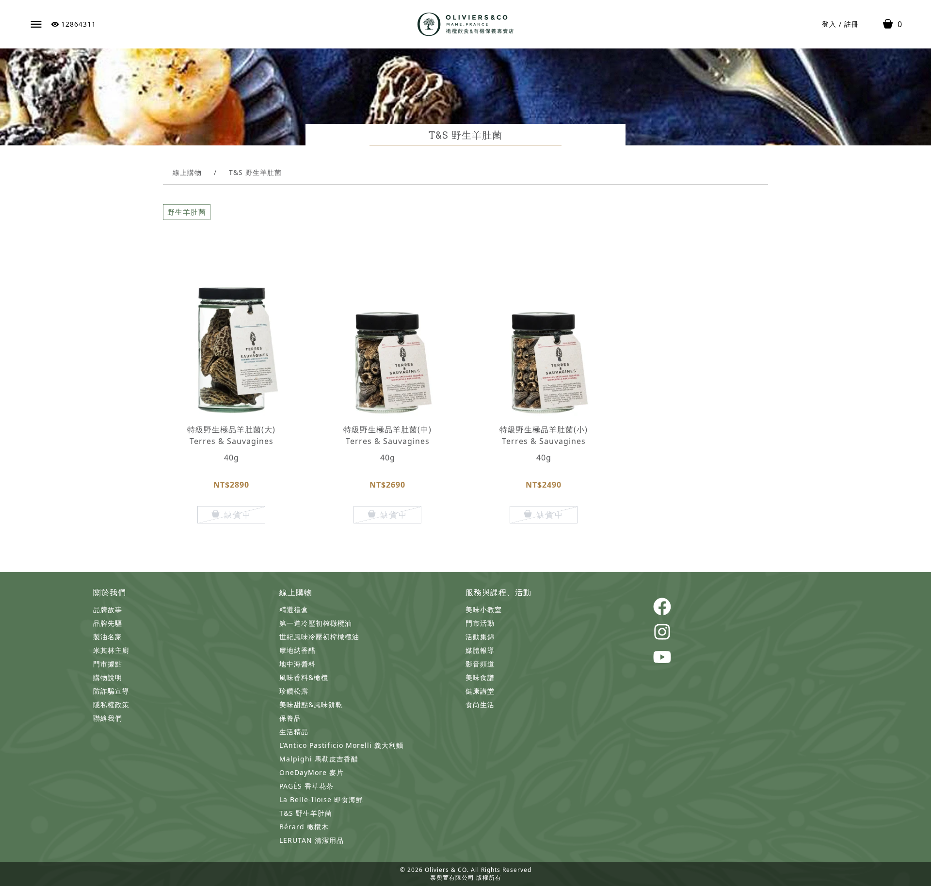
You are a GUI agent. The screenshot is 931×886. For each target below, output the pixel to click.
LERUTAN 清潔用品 (311, 840)
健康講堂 (480, 691)
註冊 (851, 24)
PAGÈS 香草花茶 (306, 786)
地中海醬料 (297, 663)
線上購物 (187, 172)
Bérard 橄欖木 (304, 826)
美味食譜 (480, 677)
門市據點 (107, 663)
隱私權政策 (111, 704)
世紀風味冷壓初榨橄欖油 (319, 636)
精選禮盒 (293, 609)
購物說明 (107, 677)
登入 (829, 24)
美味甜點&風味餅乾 (311, 704)
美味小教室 (484, 609)
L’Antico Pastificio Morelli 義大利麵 (341, 745)
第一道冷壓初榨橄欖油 (315, 623)
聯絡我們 (107, 718)
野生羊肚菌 (186, 212)
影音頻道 (480, 663)
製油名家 (107, 636)
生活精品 (293, 731)
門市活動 (480, 623)
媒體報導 (480, 650)
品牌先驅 (107, 623)
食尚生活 (480, 704)
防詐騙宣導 (111, 691)
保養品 (290, 718)
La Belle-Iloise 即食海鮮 (321, 799)
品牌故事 (107, 609)
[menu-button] (36, 24)
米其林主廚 (111, 650)
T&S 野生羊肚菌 (305, 813)
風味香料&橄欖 (303, 677)
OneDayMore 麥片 (311, 772)
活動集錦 (480, 636)
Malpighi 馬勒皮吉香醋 (318, 758)
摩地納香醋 (297, 650)
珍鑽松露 (293, 691)
